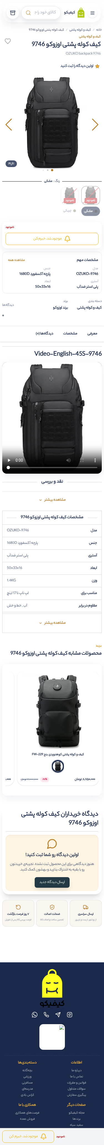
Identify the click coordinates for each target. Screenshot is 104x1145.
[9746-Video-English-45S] (52, 418)
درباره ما (77, 1070)
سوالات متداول (77, 1089)
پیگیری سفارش (76, 1095)
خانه (99, 30)
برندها (77, 1119)
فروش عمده (27, 1119)
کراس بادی (27, 1095)
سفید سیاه (76, 1125)
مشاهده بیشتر (55, 500)
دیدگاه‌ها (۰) (44, 334)
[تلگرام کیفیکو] (58, 1015)
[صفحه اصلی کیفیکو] (52, 988)
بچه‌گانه (27, 1070)
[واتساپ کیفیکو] (35, 1015)
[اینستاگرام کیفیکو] (70, 1015)
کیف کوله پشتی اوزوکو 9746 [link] (46, 30)
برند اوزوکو (60, 308)
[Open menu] (92, 13)
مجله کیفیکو (77, 1112)
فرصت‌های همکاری (27, 1112)
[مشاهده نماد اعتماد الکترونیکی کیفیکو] (52, 1037)
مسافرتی (27, 1082)
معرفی (92, 334)
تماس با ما (76, 1076)
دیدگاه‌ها (8, 305)
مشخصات (70, 334)
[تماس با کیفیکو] (46, 1015)
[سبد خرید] (13, 13)
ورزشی (27, 1076)
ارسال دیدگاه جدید (52, 882)
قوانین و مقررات (76, 1082)
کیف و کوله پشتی (80, 30)
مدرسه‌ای (27, 1089)
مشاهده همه (16, 260)
